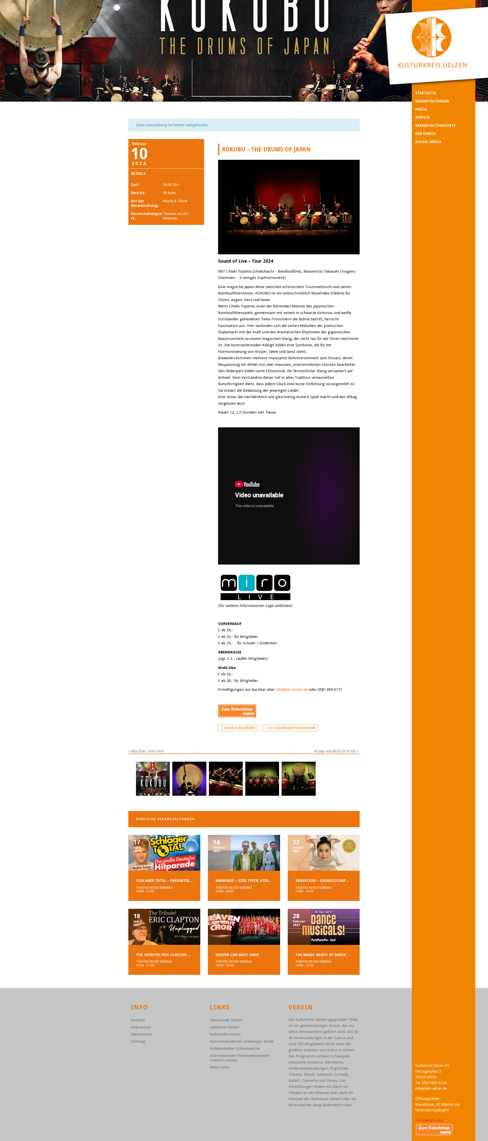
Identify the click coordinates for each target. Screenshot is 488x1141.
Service (422, 117)
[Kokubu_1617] (262, 778)
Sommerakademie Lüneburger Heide (241, 1041)
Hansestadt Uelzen (226, 1020)
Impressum (141, 1027)
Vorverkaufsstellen (429, 1120)
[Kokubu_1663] (226, 778)
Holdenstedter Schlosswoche (235, 1048)
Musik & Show (175, 201)
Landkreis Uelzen (224, 1027)
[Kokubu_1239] (298, 778)
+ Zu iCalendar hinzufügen (290, 728)
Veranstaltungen (432, 101)
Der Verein (425, 134)
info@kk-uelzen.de (292, 689)
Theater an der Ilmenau (175, 216)
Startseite (425, 93)
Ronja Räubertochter (336, 751)
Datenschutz (141, 1034)
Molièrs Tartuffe (146, 751)
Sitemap (138, 1041)
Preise (421, 109)
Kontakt (138, 1020)
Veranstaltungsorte (435, 125)
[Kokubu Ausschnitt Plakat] (153, 778)
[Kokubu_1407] (189, 778)
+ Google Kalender (238, 728)
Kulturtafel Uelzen (225, 1034)
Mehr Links (219, 1067)
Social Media (428, 142)
